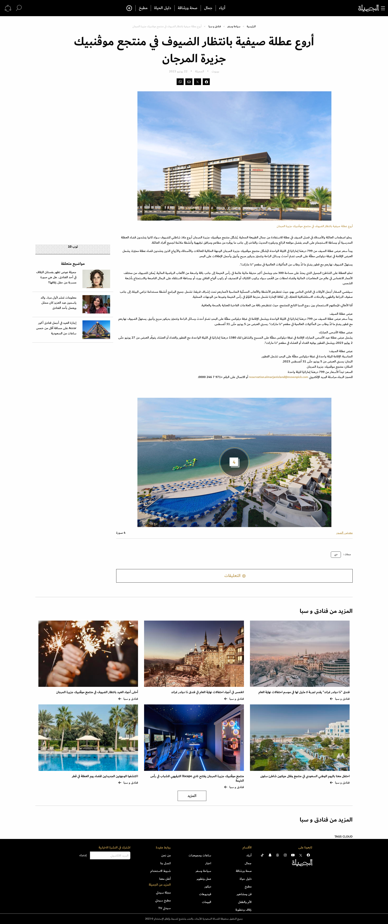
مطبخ (143, 8)
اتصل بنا (165, 863)
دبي (335, 554)
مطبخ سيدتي (163, 900)
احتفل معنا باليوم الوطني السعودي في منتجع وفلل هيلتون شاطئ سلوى (305, 776)
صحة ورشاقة (187, 8)
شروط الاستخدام (160, 870)
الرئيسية (251, 26)
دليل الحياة (162, 8)
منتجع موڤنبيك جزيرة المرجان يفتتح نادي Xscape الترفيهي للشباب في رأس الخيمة (197, 778)
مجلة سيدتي (163, 892)
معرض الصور (344, 532)
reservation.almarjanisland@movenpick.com (278, 377)
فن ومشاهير (244, 894)
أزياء (222, 8)
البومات (206, 902)
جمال (208, 8)
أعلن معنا (165, 878)
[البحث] (18, 8)
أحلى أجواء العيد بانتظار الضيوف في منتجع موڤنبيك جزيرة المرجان (97, 692)
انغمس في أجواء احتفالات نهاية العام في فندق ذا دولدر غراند (207, 692)
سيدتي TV (164, 908)
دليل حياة (246, 878)
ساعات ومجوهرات (200, 855)
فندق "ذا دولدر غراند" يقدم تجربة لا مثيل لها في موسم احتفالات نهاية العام (304, 692)
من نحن (166, 855)
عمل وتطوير (204, 878)
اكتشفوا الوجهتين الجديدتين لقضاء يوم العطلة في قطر (105, 776)
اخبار (208, 863)
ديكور (208, 886)
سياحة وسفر (233, 26)
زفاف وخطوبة (243, 909)
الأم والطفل (245, 902)
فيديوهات (205, 894)
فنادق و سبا (215, 26)
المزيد (192, 795)
